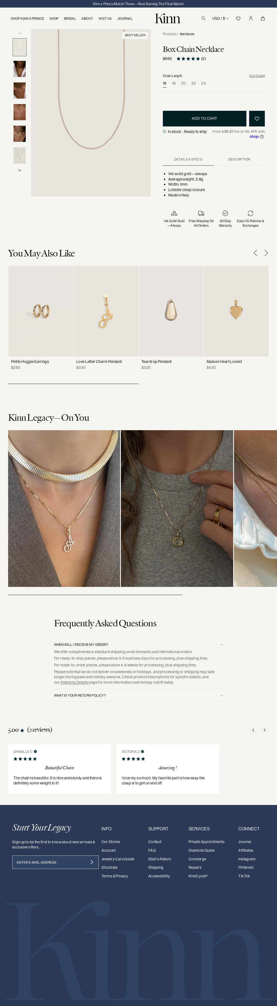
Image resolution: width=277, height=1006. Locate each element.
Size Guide (257, 76)
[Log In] (250, 18)
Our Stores (110, 841)
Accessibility (159, 876)
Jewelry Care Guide (117, 859)
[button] (253, 730)
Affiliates (245, 850)
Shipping (155, 867)
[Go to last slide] (257, 253)
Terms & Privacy (114, 876)
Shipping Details (74, 682)
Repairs (195, 867)
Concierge (197, 859)
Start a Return (159, 859)
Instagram (246, 859)
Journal (244, 841)
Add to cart (204, 118)
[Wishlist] (238, 18)
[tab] (188, 159)
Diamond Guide (202, 850)
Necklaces (187, 34)
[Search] (203, 18)
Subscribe (91, 862)
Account (108, 850)
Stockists (109, 867)
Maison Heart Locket (224, 361)
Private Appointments (207, 841)
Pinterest (245, 867)
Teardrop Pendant (156, 361)
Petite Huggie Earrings (30, 361)
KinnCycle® (198, 876)
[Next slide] (265, 253)
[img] (35, 751)
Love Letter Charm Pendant (99, 361)
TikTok (244, 876)
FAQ (152, 850)
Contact (155, 841)
